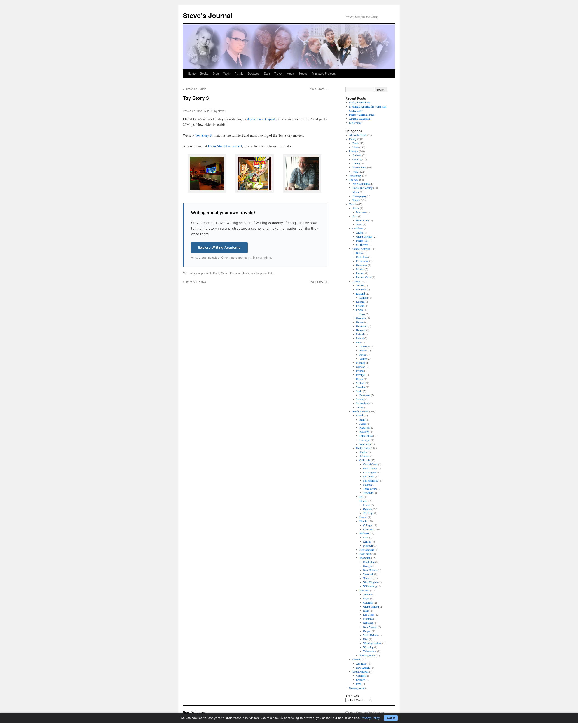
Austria (360, 285)
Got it (391, 718)
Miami (366, 505)
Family (239, 73)
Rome (362, 354)
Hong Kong (362, 220)
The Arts (354, 179)
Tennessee (368, 578)
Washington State (372, 643)
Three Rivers (370, 488)
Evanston (235, 273)
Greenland (361, 326)
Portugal (360, 375)
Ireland (360, 338)
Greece (360, 322)
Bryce (366, 598)
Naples (363, 350)
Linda (355, 147)
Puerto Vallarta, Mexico (361, 114)
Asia (354, 216)
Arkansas (364, 456)
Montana (368, 618)
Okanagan (364, 440)
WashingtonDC (367, 655)
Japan (359, 224)
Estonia (360, 301)
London (363, 297)
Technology (355, 175)
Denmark (361, 289)
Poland (360, 370)
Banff (362, 419)
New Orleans (370, 570)
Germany (361, 318)
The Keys (368, 513)
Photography (359, 196)
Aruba (359, 232)
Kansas (367, 541)
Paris (362, 314)
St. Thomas (362, 244)
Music (291, 73)
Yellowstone (369, 651)
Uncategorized (356, 688)
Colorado (368, 602)
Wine (355, 171)
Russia (359, 379)
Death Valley (370, 468)
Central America (361, 248)
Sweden (360, 399)
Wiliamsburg (370, 586)
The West (364, 590)
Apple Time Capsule (262, 119)
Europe (356, 281)
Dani (267, 73)
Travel (278, 73)
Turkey (360, 407)
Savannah (368, 574)
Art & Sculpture (361, 183)
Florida (363, 501)
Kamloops (365, 427)
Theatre (356, 200)
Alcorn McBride (358, 135)
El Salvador (355, 122)
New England (366, 549)
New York (365, 553)
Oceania (356, 659)
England (360, 293)
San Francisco (370, 480)
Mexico (360, 269)
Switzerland (362, 403)
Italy (358, 342)
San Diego (368, 476)
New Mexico (370, 627)
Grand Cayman (364, 236)
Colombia (361, 675)
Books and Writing (362, 188)
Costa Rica (362, 257)
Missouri (368, 545)
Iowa (365, 537)
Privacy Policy (370, 718)
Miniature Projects (324, 73)
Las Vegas (368, 614)
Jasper (362, 423)
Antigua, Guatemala (359, 118)
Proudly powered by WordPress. (367, 712)
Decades (253, 73)
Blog (216, 73)
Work (226, 73)
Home (192, 73)
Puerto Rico (362, 240)
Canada (360, 415)
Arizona (367, 594)
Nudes (303, 73)
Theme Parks (359, 167)
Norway (360, 366)
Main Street (318, 89)
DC (361, 496)
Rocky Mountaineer (359, 102)
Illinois (363, 521)
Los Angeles (370, 472)
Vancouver (365, 444)
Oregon (367, 631)
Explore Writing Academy (219, 247)
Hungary (361, 330)
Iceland (360, 334)
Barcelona (364, 395)
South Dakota (370, 635)
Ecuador (360, 679)
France (359, 309)
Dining (224, 273)
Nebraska (368, 623)
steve (221, 111)
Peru (358, 684)
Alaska (363, 452)
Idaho (366, 610)
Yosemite (368, 492)
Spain (359, 391)
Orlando (367, 509)
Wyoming (368, 647)
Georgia (367, 566)
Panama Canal (363, 277)
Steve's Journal (208, 15)
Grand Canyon (371, 606)
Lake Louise (366, 436)
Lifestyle (353, 151)
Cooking (357, 159)
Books (204, 73)
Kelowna (364, 431)
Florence (364, 346)
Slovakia (360, 387)
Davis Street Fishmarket (225, 146)
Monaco (360, 362)
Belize (359, 253)
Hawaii (363, 517)
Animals (356, 155)
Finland (360, 305)
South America (360, 671)
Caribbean (357, 228)
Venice (363, 358)
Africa (355, 208)
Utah (365, 639)
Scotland (360, 383)
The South (365, 557)
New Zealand (363, 667)
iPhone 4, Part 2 (194, 89)
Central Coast (370, 464)
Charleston (369, 562)
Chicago (367, 525)
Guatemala (361, 265)
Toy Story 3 (203, 135)
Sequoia (367, 484)
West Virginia (370, 582)
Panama (360, 273)
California (364, 460)
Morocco (361, 212)
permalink (266, 273)
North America (360, 411)
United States (363, 448)
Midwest (364, 533)
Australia (361, 663)
